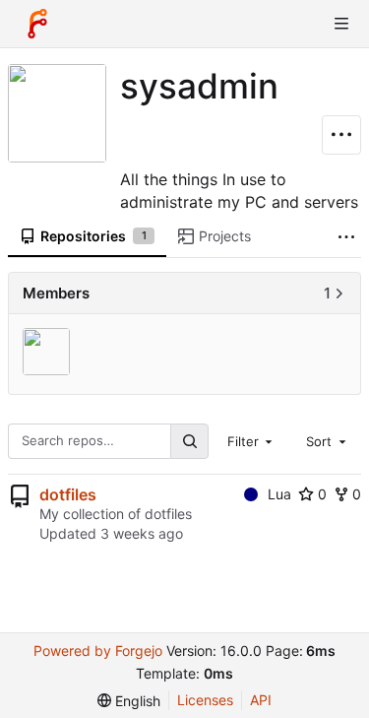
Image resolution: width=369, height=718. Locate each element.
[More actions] (341, 135)
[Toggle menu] (341, 23)
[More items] (346, 237)
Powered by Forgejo (97, 650)
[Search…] (189, 441)
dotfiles (67, 494)
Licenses (205, 699)
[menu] (128, 700)
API (261, 699)
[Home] (37, 23)
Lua (279, 494)
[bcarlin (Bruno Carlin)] (49, 353)
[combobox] (251, 441)
